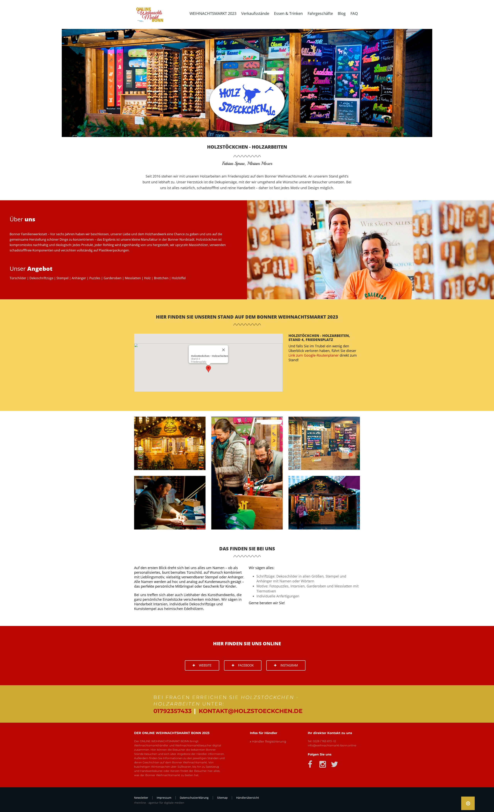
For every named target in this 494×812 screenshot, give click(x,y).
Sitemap (222, 797)
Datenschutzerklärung (194, 797)
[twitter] (333, 762)
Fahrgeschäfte (320, 13)
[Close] (223, 349)
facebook (246, 665)
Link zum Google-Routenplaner (313, 355)
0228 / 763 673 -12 (324, 741)
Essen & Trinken (288, 13)
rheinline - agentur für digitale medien (159, 802)
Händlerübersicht (247, 797)
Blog (342, 13)
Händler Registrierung (269, 741)
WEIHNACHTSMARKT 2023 (212, 13)
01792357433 (172, 711)
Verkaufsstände (255, 13)
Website (205, 665)
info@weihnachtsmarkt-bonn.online (332, 745)
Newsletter (141, 797)
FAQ (354, 13)
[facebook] (310, 762)
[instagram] (321, 762)
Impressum (164, 797)
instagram (289, 665)
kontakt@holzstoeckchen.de (251, 711)
